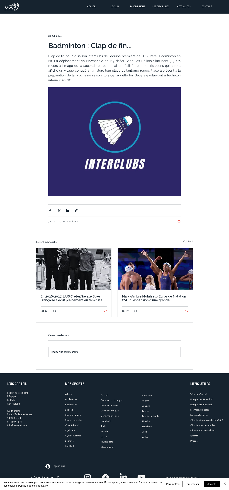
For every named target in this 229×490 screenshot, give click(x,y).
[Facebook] (105, 477)
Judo (103, 426)
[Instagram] (87, 477)
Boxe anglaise (73, 415)
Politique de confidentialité (33, 485)
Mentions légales (199, 410)
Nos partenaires (199, 415)
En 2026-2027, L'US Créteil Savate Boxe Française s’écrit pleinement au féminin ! (71, 298)
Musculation (107, 447)
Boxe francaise (73, 420)
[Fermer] (225, 484)
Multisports (107, 442)
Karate (104, 431)
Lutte (104, 436)
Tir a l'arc (147, 421)
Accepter (212, 484)
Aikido (68, 394)
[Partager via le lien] (76, 210)
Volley (145, 437)
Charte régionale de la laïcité (206, 420)
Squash (146, 406)
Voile (144, 432)
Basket (69, 410)
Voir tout (188, 241)
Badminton (71, 404)
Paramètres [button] (172, 484)
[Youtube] (141, 477)
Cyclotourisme (73, 435)
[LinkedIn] (123, 477)
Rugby (145, 400)
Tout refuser (192, 484)
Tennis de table (150, 416)
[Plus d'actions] (178, 36)
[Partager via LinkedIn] (67, 210)
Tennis (145, 411)
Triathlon (147, 426)
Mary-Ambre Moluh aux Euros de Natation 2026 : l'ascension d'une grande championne (154, 298)
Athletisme (71, 399)
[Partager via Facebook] (50, 210)
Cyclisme (70, 430)
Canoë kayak (72, 425)
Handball (106, 421)
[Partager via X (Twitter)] (58, 210)
